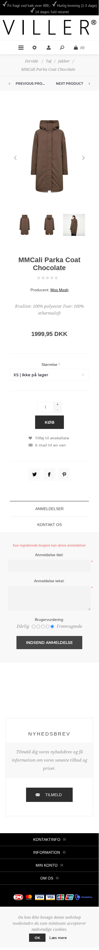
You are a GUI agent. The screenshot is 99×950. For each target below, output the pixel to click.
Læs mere (58, 937)
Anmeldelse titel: (49, 555)
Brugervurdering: (49, 619)
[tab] (49, 508)
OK (37, 937)
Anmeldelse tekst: (49, 581)
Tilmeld (53, 795)
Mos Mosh (59, 290)
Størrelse (49, 365)
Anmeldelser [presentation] (49, 509)
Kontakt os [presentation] (49, 524)
